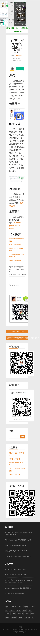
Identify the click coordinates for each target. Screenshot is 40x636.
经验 (13, 285)
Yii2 (14, 613)
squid (20, 617)
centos (13, 617)
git (6, 610)
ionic (18, 610)
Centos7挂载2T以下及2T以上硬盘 (15, 575)
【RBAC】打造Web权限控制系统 (15, 545)
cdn (32, 613)
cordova (20, 613)
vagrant (27, 617)
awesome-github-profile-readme (15, 226)
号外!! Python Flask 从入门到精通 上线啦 (18, 540)
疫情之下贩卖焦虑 (15, 245)
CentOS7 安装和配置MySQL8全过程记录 (18, 556)
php (20, 606)
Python (14, 606)
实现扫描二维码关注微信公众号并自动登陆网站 (17, 338)
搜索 (22, 437)
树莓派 (7, 613)
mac (30, 610)
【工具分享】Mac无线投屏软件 (15, 593)
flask (27, 613)
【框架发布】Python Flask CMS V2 (16, 551)
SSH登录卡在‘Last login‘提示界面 (15, 569)
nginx (7, 606)
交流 (17, 285)
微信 (32, 606)
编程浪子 (19, 55)
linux (24, 610)
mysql (26, 606)
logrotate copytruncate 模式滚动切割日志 (18, 588)
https (7, 617)
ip (33, 617)
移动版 (20, 627)
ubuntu (12, 610)
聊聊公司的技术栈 (15, 260)
